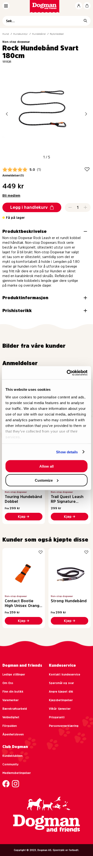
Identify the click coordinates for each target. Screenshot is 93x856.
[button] (7, 114)
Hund (5, 34)
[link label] (46, 6)
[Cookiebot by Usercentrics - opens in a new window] (67, 373)
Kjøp (22, 516)
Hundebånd (39, 34)
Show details (67, 452)
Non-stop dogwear (16, 41)
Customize (44, 480)
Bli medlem (11, 195)
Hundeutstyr (20, 34)
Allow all (46, 466)
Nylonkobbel (57, 34)
